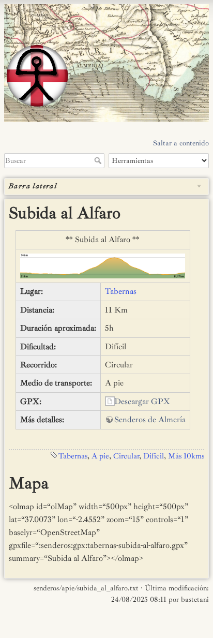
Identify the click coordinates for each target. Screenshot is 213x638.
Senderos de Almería (150, 419)
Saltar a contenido (181, 143)
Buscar (99, 160)
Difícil (153, 456)
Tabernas (120, 291)
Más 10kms (186, 456)
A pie (100, 456)
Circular (126, 456)
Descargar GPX (142, 401)
